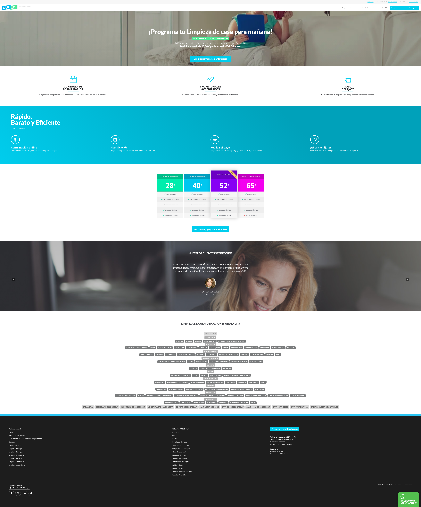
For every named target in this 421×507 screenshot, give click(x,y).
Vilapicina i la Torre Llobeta (136, 348)
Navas (253, 403)
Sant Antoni (259, 389)
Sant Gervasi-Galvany (239, 362)
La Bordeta (242, 382)
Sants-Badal (253, 382)
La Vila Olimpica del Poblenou (186, 396)
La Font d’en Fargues (186, 355)
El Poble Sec (159, 382)
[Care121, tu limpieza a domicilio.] (19, 7)
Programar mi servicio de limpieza (404, 8)
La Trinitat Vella (171, 403)
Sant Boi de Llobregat (233, 407)
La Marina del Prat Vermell (177, 382)
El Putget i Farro (256, 362)
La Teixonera (211, 355)
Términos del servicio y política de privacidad (25, 439)
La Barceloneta (209, 341)
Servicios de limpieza (16, 455)
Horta (278, 355)
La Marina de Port (197, 382)
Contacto (365, 8)
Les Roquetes (215, 348)
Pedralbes (227, 368)
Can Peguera (179, 348)
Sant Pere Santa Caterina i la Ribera (231, 341)
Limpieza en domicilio (17, 465)
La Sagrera (223, 403)
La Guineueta (192, 348)
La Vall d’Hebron (257, 355)
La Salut (204, 375)
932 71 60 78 (392, 2)
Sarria (190, 362)
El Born (198, 341)
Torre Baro (264, 348)
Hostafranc (230, 382)
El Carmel (200, 355)
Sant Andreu (210, 399)
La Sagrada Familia (176, 389)
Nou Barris (210, 344)
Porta (152, 348)
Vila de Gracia (215, 375)
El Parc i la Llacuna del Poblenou (159, 396)
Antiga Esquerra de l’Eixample (216, 389)
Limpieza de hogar (15, 449)
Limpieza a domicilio (16, 462)
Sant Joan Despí (280, 407)
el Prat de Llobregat (186, 407)
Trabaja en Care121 (380, 8)
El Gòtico (179, 341)
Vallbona (291, 348)
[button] (13, 279)
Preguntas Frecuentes (350, 8)
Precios (11, 432)
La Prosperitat (236, 348)
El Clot (141, 396)
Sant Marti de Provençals (278, 396)
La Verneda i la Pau (298, 396)
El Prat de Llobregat (179, 452)
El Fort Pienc (161, 389)
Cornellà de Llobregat (107, 407)
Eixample (210, 386)
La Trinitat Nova (251, 348)
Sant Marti (210, 392)
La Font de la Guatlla (215, 382)
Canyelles (203, 348)
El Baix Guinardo (146, 355)
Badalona (88, 407)
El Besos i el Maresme (235, 396)
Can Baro (159, 355)
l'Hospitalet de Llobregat (160, 407)
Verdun (225, 348)
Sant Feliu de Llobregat (258, 407)
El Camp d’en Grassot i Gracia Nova (237, 375)
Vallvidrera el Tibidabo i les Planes (172, 362)
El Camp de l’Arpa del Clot (125, 396)
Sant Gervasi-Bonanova (219, 362)
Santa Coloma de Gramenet (324, 407)
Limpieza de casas (15, 458)
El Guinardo (170, 355)
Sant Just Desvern (299, 407)
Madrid (174, 435)
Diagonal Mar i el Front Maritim (212, 396)
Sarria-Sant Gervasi (210, 358)
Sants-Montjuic (210, 379)
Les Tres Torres (201, 362)
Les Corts (210, 365)
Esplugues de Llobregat (133, 407)
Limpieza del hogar (16, 452)
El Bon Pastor (199, 403)
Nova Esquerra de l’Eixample (241, 389)
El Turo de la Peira (165, 348)
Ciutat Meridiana (278, 348)
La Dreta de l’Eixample (194, 389)
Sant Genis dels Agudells (228, 355)
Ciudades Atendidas (179, 475)
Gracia (210, 372)
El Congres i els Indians (239, 403)
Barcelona (210, 333)
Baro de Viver (186, 403)
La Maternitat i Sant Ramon (210, 368)
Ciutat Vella (210, 337)
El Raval (189, 341)
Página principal (15, 429)
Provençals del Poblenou (256, 396)
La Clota (269, 355)
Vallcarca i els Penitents (180, 375)
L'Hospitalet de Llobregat (181, 449)
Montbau (244, 355)
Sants (263, 382)
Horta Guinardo (210, 351)
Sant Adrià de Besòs (209, 407)
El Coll (195, 375)
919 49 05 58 (413, 2)
